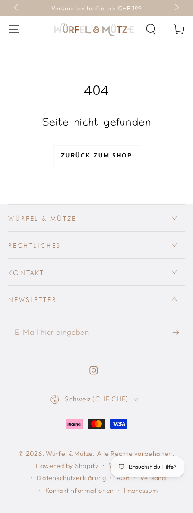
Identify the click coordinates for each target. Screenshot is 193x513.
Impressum (141, 490)
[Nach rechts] (176, 8)
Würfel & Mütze (69, 454)
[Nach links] (17, 8)
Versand (153, 478)
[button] (151, 29)
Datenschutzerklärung (71, 478)
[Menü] (14, 29)
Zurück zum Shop (96, 155)
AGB (123, 478)
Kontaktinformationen (79, 490)
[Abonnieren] (178, 332)
